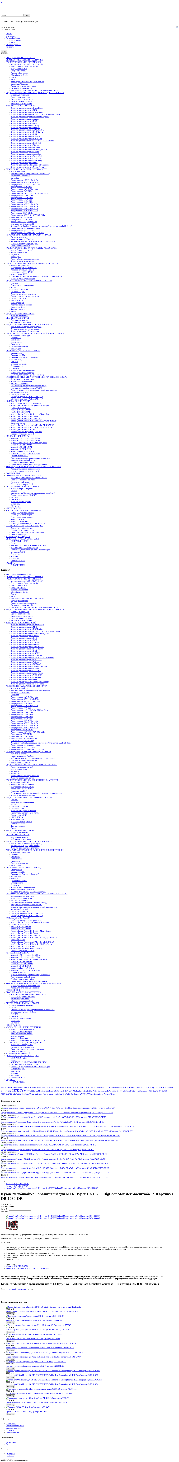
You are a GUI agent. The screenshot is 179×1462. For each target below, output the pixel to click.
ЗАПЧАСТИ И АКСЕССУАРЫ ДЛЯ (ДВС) (29, 545)
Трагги (13, 77)
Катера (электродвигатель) (22, 250)
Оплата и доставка (13, 45)
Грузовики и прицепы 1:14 (22, 88)
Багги (13, 79)
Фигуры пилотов (18, 309)
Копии (13, 287)
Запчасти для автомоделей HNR (24, 121)
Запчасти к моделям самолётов (23, 294)
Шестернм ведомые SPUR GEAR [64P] (27, 399)
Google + (11, 1454)
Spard (138, 1091)
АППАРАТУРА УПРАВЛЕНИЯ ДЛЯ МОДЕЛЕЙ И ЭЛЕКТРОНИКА (35, 333)
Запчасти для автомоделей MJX (24, 110)
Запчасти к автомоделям (21, 502)
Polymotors (102, 1091)
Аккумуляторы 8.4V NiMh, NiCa (24, 209)
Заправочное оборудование (22, 528)
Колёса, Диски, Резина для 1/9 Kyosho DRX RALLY (32, 425)
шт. (4, 51)
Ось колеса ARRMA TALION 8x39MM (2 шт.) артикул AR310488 (33, 1339)
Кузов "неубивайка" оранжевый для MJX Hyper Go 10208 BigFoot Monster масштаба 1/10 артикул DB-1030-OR (52, 1188)
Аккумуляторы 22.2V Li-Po (22, 202)
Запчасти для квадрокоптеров (23, 279)
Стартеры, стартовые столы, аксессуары (27, 532)
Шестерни (15, 506)
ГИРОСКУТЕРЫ (18, 565)
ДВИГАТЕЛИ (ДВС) (19, 541)
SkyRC (132, 1091)
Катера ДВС (16, 257)
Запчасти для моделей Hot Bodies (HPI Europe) (30, 165)
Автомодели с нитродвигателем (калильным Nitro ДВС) (34, 90)
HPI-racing (149, 1087)
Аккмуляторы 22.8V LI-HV (22, 213)
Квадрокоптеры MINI (20, 265)
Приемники (16, 338)
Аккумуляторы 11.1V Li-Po (22, 195)
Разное (13, 311)
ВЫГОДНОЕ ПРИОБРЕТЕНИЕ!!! (20, 58)
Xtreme (76, 1094)
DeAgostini (99, 1087)
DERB (92, 1087)
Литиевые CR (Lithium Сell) (22, 224)
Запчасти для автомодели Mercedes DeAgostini (30, 117)
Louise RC (47, 1091)
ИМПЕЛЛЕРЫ (17, 300)
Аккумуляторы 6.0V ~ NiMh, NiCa (25, 182)
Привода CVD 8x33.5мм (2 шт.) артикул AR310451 (27, 1411)
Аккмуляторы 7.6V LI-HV (21, 217)
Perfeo (95, 1091)
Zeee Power (104, 1094)
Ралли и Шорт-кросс (19, 73)
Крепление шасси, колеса (21, 305)
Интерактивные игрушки (21, 101)
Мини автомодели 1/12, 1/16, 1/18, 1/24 (27, 64)
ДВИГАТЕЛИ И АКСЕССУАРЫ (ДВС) (22, 539)
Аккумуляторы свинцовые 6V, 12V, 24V (27, 233)
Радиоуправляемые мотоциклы (24, 86)
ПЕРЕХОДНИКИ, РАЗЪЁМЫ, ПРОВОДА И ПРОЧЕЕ (28, 235)
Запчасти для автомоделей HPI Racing (26, 139)
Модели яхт (15, 254)
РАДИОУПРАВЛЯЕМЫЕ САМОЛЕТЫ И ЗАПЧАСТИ (29, 281)
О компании (11, 1424)
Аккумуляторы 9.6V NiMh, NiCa (24, 211)
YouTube (10, 1456)
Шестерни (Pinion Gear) (20, 394)
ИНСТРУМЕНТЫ (13, 508)
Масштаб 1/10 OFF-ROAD (22, 447)
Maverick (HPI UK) (64, 1091)
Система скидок (12, 1432)
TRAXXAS (18, 1093)
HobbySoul (169, 1087)
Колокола (15, 556)
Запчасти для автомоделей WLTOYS (26, 147)
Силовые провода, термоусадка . (24, 244)
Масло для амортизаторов (21, 515)
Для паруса (15, 368)
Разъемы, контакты (19, 237)
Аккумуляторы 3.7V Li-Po (21, 187)
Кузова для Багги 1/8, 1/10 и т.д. (24, 451)
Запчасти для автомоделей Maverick (25, 128)
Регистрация (16, 40)
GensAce (140, 1087)
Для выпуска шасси (19, 364)
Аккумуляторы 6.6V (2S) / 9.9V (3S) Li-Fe (28, 215)
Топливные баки (18, 307)
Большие (14, 362)
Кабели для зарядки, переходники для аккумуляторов (33, 241)
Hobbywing (6, 1091)
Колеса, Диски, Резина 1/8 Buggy (24, 416)
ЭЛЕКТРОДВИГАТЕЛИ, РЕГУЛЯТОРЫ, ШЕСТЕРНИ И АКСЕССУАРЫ (36, 377)
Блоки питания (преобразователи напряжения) (30, 174)
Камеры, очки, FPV (19, 274)
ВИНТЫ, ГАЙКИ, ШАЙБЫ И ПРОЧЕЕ (22, 486)
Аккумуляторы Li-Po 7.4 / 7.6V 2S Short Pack (29, 193)
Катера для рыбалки (19, 252)
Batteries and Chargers (45, 1087)
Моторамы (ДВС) (18, 552)
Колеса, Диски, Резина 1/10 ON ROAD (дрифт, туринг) (34, 421)
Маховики (15, 558)
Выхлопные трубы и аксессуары (24, 548)
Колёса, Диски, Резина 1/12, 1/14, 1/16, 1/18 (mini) (31, 427)
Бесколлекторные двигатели (22, 379)
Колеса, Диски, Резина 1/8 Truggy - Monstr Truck (31, 414)
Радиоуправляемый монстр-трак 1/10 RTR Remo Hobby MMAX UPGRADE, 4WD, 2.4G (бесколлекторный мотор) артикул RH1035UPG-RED (59, 1140)
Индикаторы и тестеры (20, 176)
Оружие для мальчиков (20, 97)
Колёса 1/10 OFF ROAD (21, 412)
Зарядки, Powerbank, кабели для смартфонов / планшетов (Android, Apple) (41, 226)
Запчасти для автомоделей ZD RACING (27, 130)
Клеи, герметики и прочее (22, 517)
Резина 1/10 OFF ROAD (21, 410)
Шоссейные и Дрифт (19, 75)
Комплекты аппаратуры (21, 335)
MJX (54, 1091)
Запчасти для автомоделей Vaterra (25, 145)
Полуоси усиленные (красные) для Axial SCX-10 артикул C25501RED (35, 1366)
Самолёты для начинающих (22, 285)
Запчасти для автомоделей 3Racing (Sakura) (29, 149)
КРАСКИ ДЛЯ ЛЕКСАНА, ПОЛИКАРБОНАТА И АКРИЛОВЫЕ (33, 467)
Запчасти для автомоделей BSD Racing (27, 132)
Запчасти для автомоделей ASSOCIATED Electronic (32, 141)
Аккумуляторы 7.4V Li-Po (21, 191)
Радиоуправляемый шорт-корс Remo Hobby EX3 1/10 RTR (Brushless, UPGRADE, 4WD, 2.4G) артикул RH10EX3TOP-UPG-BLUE (55, 1168)
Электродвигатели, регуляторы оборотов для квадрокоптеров (36, 276)
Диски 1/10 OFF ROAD (20, 408)
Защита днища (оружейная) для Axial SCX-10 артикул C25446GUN (34, 1320)
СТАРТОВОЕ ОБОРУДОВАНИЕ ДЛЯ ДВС (24, 526)
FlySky (116, 1087)
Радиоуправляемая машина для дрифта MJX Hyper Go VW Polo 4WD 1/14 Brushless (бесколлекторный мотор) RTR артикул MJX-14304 (57, 1113)
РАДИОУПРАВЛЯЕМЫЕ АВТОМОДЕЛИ (24, 62)
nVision (112, 1094)
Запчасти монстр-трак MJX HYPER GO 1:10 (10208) (27, 1268)
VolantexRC (59, 1094)
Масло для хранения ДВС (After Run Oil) (28, 523)
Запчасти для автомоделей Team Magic (27, 156)
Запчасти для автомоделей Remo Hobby (27, 108)
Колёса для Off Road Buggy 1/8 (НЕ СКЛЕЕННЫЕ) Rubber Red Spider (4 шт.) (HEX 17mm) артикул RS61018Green (53, 1384)
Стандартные (16, 353)
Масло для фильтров (19, 521)
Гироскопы (15, 344)
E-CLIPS (14, 497)
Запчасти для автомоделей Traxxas (25, 119)
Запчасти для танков (19, 316)
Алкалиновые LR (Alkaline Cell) (24, 222)
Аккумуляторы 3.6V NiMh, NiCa (24, 204)
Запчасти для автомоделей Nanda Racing (27, 167)
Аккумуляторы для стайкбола (23, 230)
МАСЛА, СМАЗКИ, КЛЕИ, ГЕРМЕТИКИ (23, 510)
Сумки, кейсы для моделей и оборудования (29, 464)
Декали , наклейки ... (19, 456)
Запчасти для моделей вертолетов (25, 331)
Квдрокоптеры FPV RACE (22, 272)
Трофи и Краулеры (18, 71)
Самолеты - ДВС (18, 292)
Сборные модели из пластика (23, 480)
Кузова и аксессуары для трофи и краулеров (29, 443)
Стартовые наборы (18, 534)
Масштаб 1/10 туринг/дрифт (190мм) (26, 440)
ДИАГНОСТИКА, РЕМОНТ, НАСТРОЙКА (24, 60)
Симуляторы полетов (19, 320)
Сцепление (15, 554)
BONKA (33, 1087)
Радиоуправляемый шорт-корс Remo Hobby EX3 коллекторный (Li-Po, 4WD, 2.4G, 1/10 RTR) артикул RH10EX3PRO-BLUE (52, 1122)
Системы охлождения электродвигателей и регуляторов (34, 390)
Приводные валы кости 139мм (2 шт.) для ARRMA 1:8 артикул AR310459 (36, 1402)
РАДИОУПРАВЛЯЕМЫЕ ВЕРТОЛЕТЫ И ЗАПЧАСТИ (29, 324)
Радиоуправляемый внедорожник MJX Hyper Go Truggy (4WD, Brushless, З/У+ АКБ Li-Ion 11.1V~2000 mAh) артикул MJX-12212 (54, 1177)
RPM (109, 1091)
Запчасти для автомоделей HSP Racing (27, 112)
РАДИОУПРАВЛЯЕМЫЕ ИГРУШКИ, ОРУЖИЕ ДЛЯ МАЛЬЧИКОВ (35, 93)
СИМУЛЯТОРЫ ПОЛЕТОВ (17, 318)
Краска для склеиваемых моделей (25, 471)
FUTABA (109, 1087)
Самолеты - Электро (19, 289)
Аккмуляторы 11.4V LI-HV (22, 219)
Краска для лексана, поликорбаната (25, 469)
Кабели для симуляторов (21, 322)
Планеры (14, 283)
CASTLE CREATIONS (74, 1087)
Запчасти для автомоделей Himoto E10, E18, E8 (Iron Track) (35, 114)
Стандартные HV (18, 355)
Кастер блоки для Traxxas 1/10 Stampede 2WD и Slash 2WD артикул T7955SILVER (40, 1348)
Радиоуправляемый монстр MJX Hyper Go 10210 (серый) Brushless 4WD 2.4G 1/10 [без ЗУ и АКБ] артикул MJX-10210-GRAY (53, 1159)
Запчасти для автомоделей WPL (24, 123)
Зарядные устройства (19, 171)
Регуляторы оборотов (19, 384)
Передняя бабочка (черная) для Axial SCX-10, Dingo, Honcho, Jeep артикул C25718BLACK (43, 1357)
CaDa (87, 1087)
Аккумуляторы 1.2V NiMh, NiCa (24, 180)
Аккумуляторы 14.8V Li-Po (22, 198)
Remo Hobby (117, 1091)
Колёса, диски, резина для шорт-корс (26, 403)
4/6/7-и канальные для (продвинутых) (26, 327)
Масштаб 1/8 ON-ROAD (21, 449)
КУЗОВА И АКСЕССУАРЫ (17, 436)
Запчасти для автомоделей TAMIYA (26, 154)
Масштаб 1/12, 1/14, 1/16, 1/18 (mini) (25, 454)
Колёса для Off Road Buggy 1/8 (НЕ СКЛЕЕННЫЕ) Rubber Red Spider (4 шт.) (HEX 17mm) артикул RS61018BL (52, 1375)
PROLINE (87, 1091)
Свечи (13, 543)
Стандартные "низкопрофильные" (25, 357)
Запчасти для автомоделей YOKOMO (26, 158)
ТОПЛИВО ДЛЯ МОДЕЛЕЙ (18, 537)
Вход (13, 42)
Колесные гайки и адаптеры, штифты (26, 432)
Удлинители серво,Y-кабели (22, 239)
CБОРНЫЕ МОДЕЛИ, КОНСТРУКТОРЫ (23, 475)
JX (25, 1091)
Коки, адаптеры (17, 303)
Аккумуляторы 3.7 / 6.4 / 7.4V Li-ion (26, 184)
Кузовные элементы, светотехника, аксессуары (30, 458)
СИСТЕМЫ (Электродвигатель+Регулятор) (29, 386)
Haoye (161, 1087)
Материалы (15, 504)
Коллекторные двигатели (21, 381)
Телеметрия (15, 340)
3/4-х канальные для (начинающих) (25, 329)
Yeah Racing (94, 1094)
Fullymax (123, 1087)
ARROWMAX (18, 1087)
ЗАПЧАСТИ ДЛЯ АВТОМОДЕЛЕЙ (21, 106)
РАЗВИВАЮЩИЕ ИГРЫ (21, 104)
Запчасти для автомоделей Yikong (25, 125)
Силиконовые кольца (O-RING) (24, 495)
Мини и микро (17, 359)
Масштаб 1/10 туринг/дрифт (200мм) (26, 438)
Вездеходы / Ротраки (19, 84)
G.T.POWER (132, 1087)
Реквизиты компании (15, 1426)
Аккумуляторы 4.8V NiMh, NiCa (24, 206)
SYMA (126, 1091)
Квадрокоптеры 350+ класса (22, 270)
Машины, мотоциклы (20, 95)
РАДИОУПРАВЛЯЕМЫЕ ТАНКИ (20, 314)
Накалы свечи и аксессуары (22, 530)
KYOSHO (31, 1091)
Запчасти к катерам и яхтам (22, 261)
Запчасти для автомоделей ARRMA (25, 136)
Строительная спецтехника (22, 99)
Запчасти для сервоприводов (23, 370)
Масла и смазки (17, 519)
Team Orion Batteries (33, 1094)
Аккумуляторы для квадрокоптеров (25, 228)
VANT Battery (48, 1094)
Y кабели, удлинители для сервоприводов (28, 375)
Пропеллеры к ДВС (19, 298)
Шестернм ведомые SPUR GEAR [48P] (27, 397)
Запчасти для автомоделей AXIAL (25, 152)
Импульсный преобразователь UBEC (26, 388)
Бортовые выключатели (20, 246)
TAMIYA (157, 1091)
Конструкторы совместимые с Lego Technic (29, 478)
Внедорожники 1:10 (19, 69)
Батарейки (15, 178)
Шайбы (14, 491)
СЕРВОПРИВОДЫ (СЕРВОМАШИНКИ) (23, 351)
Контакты (10, 47)
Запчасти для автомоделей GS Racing (26, 160)
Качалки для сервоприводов (22, 373)
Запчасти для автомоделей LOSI (24, 163)
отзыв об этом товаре (18, 1289)
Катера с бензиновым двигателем (25, 259)
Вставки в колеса (18, 423)
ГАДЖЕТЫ (10, 563)
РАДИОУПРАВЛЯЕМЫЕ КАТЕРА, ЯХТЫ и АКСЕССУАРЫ (31, 248)
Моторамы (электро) (19, 392)
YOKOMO (84, 1094)
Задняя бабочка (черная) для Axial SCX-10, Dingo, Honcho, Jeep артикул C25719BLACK (42, 1311)
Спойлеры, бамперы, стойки (22, 462)
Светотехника (16, 342)
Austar (26, 1087)
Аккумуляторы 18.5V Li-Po (22, 200)
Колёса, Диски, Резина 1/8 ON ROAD (26, 419)
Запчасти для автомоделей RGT (24, 134)
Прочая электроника (19, 346)
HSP (157, 1087)
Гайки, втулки (17, 499)
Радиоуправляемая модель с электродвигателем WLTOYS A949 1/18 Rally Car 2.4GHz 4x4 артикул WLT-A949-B (47, 1150)
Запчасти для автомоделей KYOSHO (26, 143)
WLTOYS (69, 1094)
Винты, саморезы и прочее (22, 488)
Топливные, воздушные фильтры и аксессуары (30, 550)
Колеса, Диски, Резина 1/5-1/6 (23, 429)
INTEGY (18, 1090)
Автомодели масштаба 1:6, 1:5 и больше (27, 82)
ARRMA (8, 1087)
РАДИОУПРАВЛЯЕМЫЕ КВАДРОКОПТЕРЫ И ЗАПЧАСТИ (32, 263)
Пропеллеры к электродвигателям (25, 296)
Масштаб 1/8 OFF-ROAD (21, 445)
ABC (3, 1087)
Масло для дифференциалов (22, 513)
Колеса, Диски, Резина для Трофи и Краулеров (30, 405)
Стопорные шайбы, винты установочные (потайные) (33, 493)
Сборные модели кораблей (22, 484)
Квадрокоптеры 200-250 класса (24, 268)
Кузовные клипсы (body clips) (23, 460)
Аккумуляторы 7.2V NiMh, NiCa (24, 189)
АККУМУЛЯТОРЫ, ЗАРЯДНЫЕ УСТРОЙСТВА (26, 169)
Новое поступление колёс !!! (22, 434)
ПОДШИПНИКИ (13, 473)
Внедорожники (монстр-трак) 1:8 (24, 66)
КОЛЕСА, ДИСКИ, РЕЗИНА (18, 401)
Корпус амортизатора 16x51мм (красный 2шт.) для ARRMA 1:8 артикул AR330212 (40, 1393)
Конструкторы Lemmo (20, 482)
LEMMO (39, 1091)
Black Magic (60, 1087)
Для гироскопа (17, 366)
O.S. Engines (77, 1091)
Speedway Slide (146, 1091)
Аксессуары (16, 349)
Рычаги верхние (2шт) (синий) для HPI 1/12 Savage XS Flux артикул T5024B (37, 1329)
